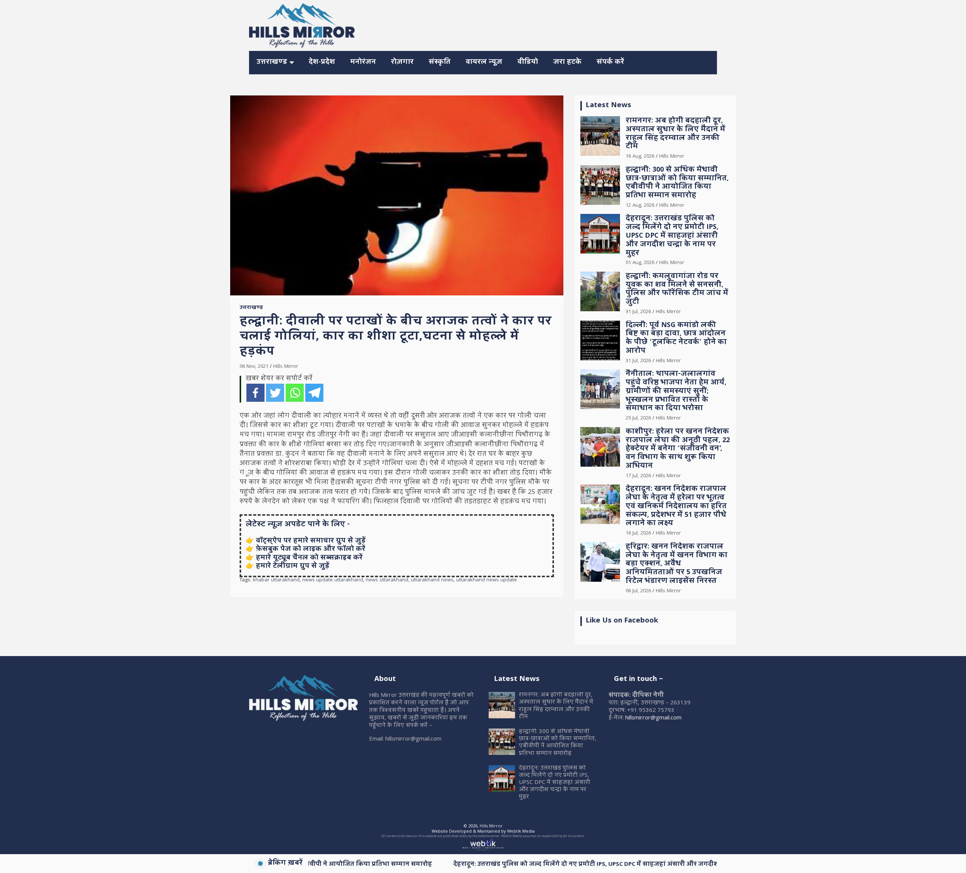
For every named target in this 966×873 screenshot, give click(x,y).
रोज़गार (402, 62)
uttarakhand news (432, 580)
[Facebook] (255, 393)
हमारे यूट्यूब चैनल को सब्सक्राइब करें (309, 558)
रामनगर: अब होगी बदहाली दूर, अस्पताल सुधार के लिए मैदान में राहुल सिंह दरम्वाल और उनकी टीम (675, 134)
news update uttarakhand (332, 580)
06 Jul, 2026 (638, 591)
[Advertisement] (579, 24)
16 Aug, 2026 (640, 156)
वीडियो (527, 62)
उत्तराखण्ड (272, 62)
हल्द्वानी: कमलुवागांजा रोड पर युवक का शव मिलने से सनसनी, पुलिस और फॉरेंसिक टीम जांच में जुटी (677, 289)
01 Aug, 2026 (640, 263)
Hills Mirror (285, 367)
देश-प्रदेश (322, 62)
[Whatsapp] (295, 393)
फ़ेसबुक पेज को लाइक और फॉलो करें (310, 549)
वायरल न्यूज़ (484, 62)
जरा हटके (567, 62)
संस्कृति (440, 62)
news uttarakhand (387, 580)
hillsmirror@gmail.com (653, 718)
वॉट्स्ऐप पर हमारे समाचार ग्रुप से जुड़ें (311, 541)
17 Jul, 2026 (638, 476)
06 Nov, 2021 (254, 367)
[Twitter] (275, 393)
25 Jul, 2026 (638, 418)
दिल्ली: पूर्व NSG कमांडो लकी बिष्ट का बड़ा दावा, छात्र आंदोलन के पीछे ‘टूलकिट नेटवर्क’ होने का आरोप (676, 338)
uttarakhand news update (486, 580)
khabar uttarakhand (276, 580)
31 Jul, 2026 (638, 312)
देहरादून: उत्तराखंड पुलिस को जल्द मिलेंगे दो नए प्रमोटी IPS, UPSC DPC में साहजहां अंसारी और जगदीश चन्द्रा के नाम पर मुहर (672, 236)
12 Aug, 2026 (640, 205)
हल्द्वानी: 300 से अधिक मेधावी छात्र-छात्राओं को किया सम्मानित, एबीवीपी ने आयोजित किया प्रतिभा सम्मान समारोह (677, 183)
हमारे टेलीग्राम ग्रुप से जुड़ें (292, 566)
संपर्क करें (610, 62)
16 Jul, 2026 (638, 533)
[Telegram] (314, 393)
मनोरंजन (363, 62)
